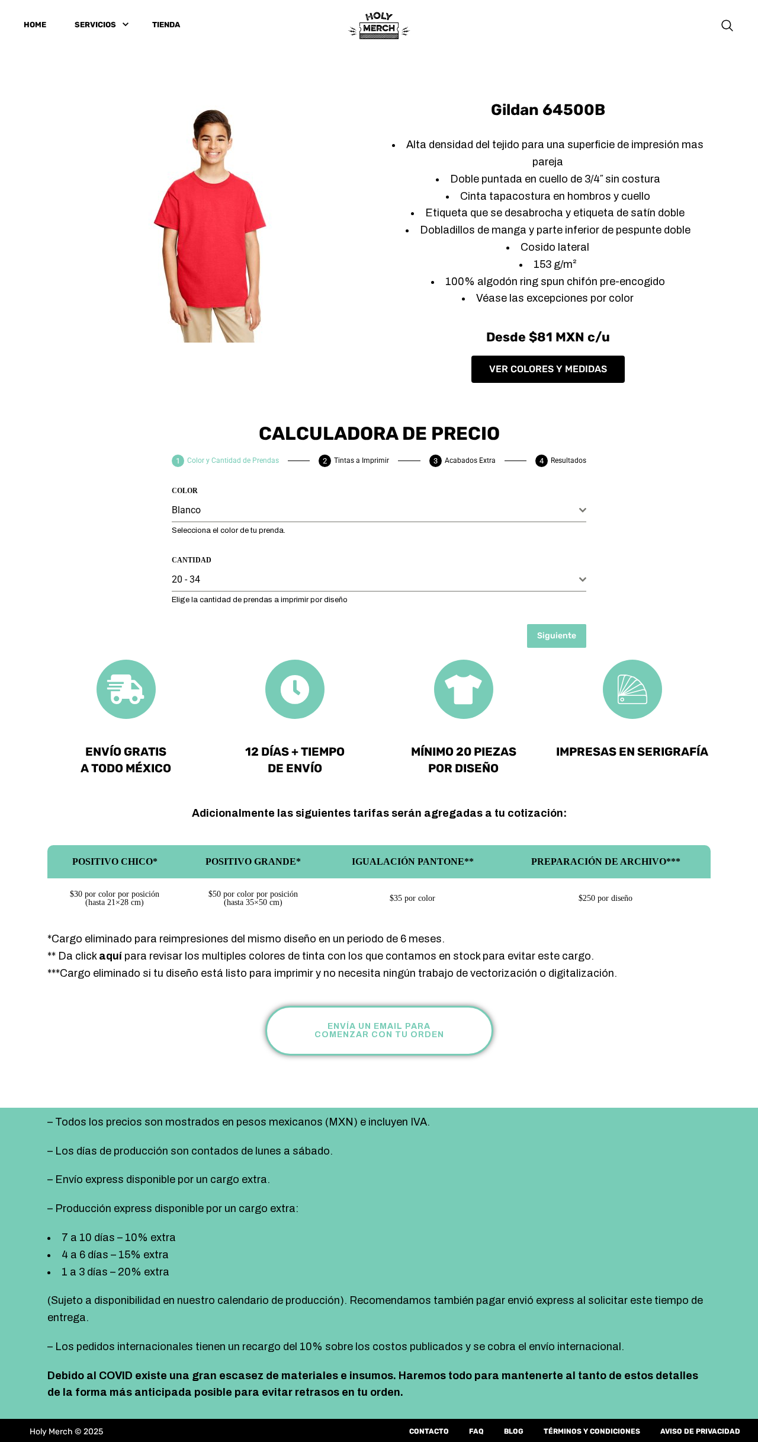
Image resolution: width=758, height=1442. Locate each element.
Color (185, 491)
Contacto (429, 1431)
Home (35, 24)
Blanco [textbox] (186, 510)
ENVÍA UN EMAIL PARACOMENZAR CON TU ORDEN (379, 1030)
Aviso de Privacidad (700, 1431)
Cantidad (191, 560)
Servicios (95, 24)
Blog (513, 1431)
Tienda (166, 24)
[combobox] (379, 510)
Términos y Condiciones (592, 1431)
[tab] (225, 461)
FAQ (476, 1431)
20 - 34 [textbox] (186, 579)
